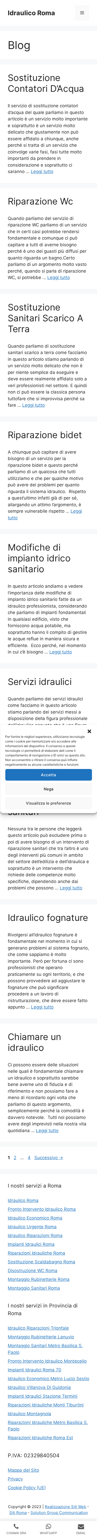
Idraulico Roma (31, 13)
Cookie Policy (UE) (27, 1487)
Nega (49, 789)
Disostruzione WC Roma (32, 1270)
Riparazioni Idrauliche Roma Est (40, 1437)
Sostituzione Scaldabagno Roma (41, 1261)
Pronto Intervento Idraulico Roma (42, 1209)
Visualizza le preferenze (48, 803)
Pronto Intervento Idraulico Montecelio (47, 1361)
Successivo (48, 1157)
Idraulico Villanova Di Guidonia (39, 1387)
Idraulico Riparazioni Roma (35, 1235)
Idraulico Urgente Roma (32, 1226)
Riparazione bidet (45, 434)
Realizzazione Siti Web (65, 1506)
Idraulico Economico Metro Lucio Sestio (48, 1378)
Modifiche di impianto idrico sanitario (39, 558)
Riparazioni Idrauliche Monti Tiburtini (46, 1405)
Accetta (48, 774)
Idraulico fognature (48, 917)
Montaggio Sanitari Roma (34, 1288)
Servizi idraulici (40, 681)
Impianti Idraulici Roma (31, 1244)
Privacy (15, 1479)
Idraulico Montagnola (29, 1413)
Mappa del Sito (23, 1470)
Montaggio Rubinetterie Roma (39, 1279)
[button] (89, 731)
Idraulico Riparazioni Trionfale (38, 1328)
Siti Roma (18, 1512)
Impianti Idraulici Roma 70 (34, 1369)
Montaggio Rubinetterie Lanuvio (41, 1336)
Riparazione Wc (40, 201)
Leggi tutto (42, 171)
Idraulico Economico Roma (35, 1218)
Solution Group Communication (59, 1512)
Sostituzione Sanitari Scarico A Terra (45, 318)
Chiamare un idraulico (34, 1042)
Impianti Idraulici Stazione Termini (42, 1396)
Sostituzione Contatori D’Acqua (46, 83)
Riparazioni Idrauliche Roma (36, 1253)
